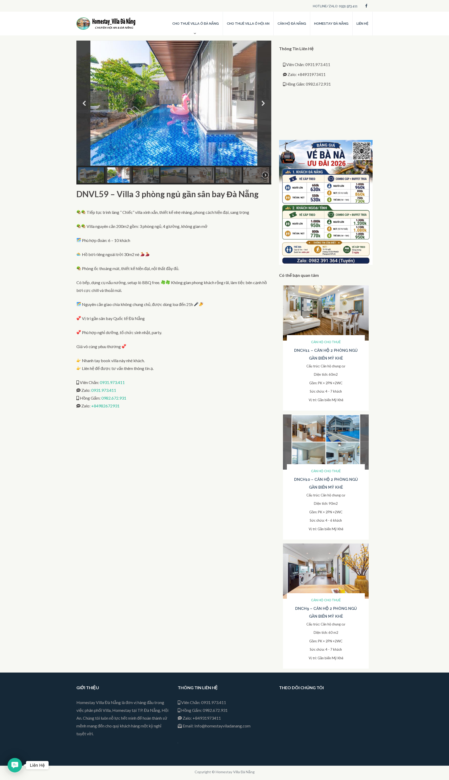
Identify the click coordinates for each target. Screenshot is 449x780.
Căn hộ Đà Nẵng (292, 23)
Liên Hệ (362, 23)
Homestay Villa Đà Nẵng (235, 772)
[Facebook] (366, 5)
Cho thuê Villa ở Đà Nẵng (195, 23)
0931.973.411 (112, 382)
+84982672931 (105, 405)
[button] (84, 103)
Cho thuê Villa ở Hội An (248, 23)
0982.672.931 (113, 397)
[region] (173, 112)
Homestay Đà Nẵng (331, 23)
